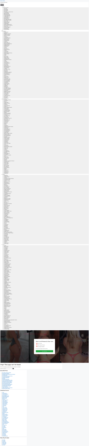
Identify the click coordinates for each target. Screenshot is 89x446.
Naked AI (5, 168)
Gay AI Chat (6, 96)
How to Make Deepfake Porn (8, 217)
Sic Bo (3, 428)
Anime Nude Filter (7, 183)
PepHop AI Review (7, 103)
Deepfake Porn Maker (7, 198)
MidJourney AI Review (7, 33)
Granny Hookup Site (7, 15)
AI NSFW (5, 41)
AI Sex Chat (6, 147)
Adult (3, 392)
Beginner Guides (4, 397)
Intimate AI (5, 123)
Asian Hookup (6, 16)
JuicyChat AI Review (7, 311)
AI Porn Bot (6, 104)
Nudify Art (5, 170)
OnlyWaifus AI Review (7, 287)
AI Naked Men (6, 200)
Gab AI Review (6, 291)
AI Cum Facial (6, 62)
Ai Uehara (5, 136)
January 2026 (4, 442)
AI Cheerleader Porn (7, 78)
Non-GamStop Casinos (5, 422)
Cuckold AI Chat (6, 161)
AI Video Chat (6, 314)
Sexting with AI (6, 318)
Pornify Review (6, 292)
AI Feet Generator (6, 176)
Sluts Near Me (6, 7)
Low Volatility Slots (5, 417)
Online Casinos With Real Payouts (7, 387)
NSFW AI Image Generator (8, 146)
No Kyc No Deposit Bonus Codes (7, 380)
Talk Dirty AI (6, 185)
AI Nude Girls (6, 142)
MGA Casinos (4, 419)
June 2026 (3, 440)
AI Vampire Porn (6, 150)
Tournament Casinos (5, 431)
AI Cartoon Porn (6, 93)
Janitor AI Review (6, 167)
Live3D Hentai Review (7, 193)
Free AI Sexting (6, 237)
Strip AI (5, 308)
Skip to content (2, 0)
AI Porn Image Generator (8, 267)
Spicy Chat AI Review (7, 188)
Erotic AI (5, 229)
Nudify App (6, 86)
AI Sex (5, 144)
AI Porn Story (6, 128)
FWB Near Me (6, 28)
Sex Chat (3, 425)
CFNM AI (5, 209)
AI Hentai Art (6, 154)
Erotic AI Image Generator (8, 107)
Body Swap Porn (6, 111)
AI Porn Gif (6, 164)
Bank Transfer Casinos (5, 395)
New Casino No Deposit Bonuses (7, 384)
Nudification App (6, 45)
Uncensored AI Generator (8, 203)
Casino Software (4, 403)
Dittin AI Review (6, 310)
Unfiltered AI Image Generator (8, 126)
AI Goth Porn (6, 90)
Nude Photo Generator (7, 99)
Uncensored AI (6, 127)
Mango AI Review (7, 302)
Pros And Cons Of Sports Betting (7, 382)
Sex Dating (4, 426)
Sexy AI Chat (6, 116)
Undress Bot (6, 233)
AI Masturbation (6, 221)
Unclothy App (6, 102)
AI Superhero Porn (7, 266)
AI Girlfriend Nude (7, 115)
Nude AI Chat (6, 156)
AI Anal (5, 222)
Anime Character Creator (7, 211)
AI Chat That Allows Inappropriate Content (10, 319)
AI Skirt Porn (6, 148)
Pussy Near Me (6, 18)
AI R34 (5, 155)
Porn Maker (4, 31)
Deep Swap (6, 175)
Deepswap (5, 152)
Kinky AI (5, 197)
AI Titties (5, 281)
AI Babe (5, 149)
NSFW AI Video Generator (8, 133)
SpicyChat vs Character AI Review (9, 160)
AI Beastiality (6, 125)
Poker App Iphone (5, 386)
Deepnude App (6, 73)
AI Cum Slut (6, 82)
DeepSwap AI (6, 313)
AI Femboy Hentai (7, 109)
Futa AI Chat (6, 64)
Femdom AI (6, 268)
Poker (3, 424)
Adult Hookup (6, 23)
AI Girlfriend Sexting (7, 37)
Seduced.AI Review (7, 296)
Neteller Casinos (4, 420)
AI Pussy (5, 218)
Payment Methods (5, 423)
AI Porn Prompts (6, 40)
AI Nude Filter (6, 275)
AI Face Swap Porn (7, 74)
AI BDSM (5, 241)
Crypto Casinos (4, 407)
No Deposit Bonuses (5, 421)
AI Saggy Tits (6, 140)
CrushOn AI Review (7, 95)
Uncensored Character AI (8, 118)
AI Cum (5, 223)
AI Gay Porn (6, 234)
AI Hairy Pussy (6, 252)
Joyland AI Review (7, 44)
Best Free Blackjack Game (6, 383)
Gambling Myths (4, 410)
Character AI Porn (6, 250)
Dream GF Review (7, 228)
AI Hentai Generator (7, 110)
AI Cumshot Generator (7, 325)
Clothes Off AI (6, 231)
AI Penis (5, 50)
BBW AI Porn (6, 246)
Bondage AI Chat (6, 274)
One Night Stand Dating (7, 19)
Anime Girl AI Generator (7, 327)
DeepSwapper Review (7, 303)
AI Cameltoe (6, 220)
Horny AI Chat (6, 208)
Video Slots (4, 433)
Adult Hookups (4, 393)
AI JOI (5, 55)
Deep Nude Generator (7, 113)
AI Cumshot (6, 227)
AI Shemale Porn (6, 230)
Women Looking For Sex (8, 24)
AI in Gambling (4, 394)
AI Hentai (5, 177)
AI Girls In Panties (7, 265)
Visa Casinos (4, 434)
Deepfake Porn (6, 182)
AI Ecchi (5, 36)
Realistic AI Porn (6, 262)
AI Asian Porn (6, 224)
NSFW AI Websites (7, 35)
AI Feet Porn (6, 141)
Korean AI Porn (6, 187)
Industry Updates (4, 414)
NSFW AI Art (6, 238)
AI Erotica (5, 286)
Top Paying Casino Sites (5, 376)
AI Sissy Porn (6, 51)
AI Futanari (5, 192)
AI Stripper (5, 215)
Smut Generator (6, 67)
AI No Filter (6, 94)
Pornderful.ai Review (7, 199)
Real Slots (3, 378)
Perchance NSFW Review (8, 43)
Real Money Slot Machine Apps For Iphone (8, 374)
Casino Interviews (5, 401)
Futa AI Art (5, 204)
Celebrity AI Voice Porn (7, 269)
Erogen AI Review (7, 83)
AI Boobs (5, 61)
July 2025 (3, 444)
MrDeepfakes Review (7, 66)
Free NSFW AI (6, 158)
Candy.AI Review (6, 309)
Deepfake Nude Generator (8, 191)
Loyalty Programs (4, 418)
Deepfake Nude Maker (7, 305)
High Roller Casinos (5, 412)
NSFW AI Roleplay (7, 195)
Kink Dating (6, 9)
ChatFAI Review (6, 328)
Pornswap (5, 159)
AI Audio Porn (6, 63)
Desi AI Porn (6, 207)
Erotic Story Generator (7, 88)
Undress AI (5, 106)
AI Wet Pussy (6, 247)
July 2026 (3, 439)
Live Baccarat (4, 416)
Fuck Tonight (6, 10)
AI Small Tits (6, 255)
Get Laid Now (44, 351)
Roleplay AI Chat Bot (7, 91)
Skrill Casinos (4, 429)
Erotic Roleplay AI (7, 153)
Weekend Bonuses (5, 435)
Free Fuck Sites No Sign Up (8, 25)
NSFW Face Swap (7, 306)
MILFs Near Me (6, 13)
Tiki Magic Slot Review (5, 377)
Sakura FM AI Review (7, 315)
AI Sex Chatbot (6, 163)
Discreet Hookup (6, 29)
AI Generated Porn (7, 81)
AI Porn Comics (6, 157)
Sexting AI (5, 32)
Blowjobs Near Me (7, 14)
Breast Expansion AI (7, 135)
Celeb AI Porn (6, 132)
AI (2, 30)
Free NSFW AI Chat (7, 69)
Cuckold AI (6, 194)
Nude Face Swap (6, 38)
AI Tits (5, 245)
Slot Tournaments (4, 430)
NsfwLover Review (7, 119)
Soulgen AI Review (7, 189)
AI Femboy (5, 97)
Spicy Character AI (7, 317)
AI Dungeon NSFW (7, 285)
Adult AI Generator (7, 105)
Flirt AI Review (6, 166)
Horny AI (5, 184)
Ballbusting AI (6, 277)
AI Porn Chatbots (6, 138)
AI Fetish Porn (6, 257)
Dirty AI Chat (6, 304)
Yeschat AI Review (7, 89)
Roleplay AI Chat (6, 134)
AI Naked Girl (6, 145)
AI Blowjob (6, 71)
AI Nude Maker (6, 171)
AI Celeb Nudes (6, 131)
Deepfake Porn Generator (8, 72)
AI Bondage (6, 225)
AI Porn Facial (6, 261)
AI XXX (5, 253)
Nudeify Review (6, 297)
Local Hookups (6, 12)
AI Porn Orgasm (6, 210)
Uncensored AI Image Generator (9, 178)
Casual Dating (4, 405)
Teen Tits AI (6, 70)
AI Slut (5, 60)
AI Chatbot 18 (6, 87)
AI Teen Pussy (6, 243)
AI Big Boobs (6, 216)
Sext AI (5, 75)
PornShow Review (7, 49)
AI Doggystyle (6, 219)
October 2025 (4, 443)
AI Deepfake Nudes (7, 264)
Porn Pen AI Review (7, 181)
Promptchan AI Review (7, 282)
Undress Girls (6, 84)
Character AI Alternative (7, 322)
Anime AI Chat (6, 280)
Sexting (3, 174)
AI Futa (5, 54)
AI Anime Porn (6, 254)
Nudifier (5, 169)
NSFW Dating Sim (7, 92)
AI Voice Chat (6, 121)
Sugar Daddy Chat (7, 17)
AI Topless (5, 249)
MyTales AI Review (7, 42)
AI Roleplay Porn (6, 58)
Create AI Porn (6, 239)
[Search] (13, 368)
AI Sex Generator (6, 271)
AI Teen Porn (6, 76)
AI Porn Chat (6, 214)
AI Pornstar (5, 236)
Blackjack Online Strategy (6, 388)
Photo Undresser (6, 294)
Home (3, 6)
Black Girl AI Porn (7, 212)
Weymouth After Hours (3, 2)
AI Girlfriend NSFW (7, 130)
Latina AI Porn (6, 65)
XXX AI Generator (7, 289)
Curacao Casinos (4, 408)
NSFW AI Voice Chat (7, 272)
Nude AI (5, 258)
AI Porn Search (6, 326)
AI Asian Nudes (6, 190)
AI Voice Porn (6, 46)
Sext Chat (5, 8)
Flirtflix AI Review (7, 316)
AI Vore (5, 307)
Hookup (3, 413)
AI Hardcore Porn (6, 139)
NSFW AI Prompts (7, 205)
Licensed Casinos (4, 415)
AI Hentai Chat (6, 117)
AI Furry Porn (6, 259)
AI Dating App (6, 213)
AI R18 (5, 301)
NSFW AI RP (6, 162)
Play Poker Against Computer (6, 372)
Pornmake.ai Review (7, 320)
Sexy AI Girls (6, 56)
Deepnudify (6, 235)
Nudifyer (5, 112)
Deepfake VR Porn (7, 137)
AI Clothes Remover (7, 312)
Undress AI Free (6, 300)
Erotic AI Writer (6, 270)
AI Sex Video (6, 288)
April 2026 (3, 441)
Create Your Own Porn (7, 263)
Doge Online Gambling (5, 373)
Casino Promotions (5, 402)
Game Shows (4, 411)
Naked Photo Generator (7, 290)
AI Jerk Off (5, 100)
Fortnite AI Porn (6, 53)
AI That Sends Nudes (7, 143)
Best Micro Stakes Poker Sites (6, 385)
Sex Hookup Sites (6, 27)
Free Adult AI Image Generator (8, 232)
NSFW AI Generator (7, 79)
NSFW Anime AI (6, 39)
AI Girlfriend (6, 248)
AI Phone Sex (6, 173)
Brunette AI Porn (6, 77)
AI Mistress (5, 85)
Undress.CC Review (7, 34)
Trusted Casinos (4, 432)
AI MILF (5, 68)
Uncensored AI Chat (7, 179)
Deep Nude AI (6, 48)
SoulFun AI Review (7, 321)
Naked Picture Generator (7, 59)
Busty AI (5, 295)
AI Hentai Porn (6, 120)
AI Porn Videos (6, 251)
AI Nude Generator (7, 180)
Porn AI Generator (7, 186)
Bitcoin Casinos (4, 398)
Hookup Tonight (6, 22)
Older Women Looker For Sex (8, 11)
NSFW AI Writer (6, 279)
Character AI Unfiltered (7, 293)
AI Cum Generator (7, 80)
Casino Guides (4, 400)
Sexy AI (5, 101)
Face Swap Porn (6, 165)
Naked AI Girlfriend (7, 276)
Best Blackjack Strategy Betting (7, 381)
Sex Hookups (4, 427)
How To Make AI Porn (7, 260)
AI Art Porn (6, 114)
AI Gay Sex (6, 122)
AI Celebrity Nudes (7, 298)
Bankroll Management (5, 396)
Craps (3, 406)
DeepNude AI (6, 172)
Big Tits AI (5, 226)
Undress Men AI (6, 108)
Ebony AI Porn (6, 256)
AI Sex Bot (5, 323)
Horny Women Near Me (7, 20)
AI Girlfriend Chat (7, 151)
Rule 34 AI (5, 202)
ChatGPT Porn (6, 242)
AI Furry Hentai (6, 299)
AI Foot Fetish (6, 284)
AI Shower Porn (6, 240)
